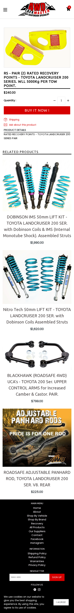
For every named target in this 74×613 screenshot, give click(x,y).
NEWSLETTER (37, 571)
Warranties (37, 561)
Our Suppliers (37, 531)
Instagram (37, 543)
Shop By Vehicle (37, 515)
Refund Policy (37, 557)
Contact (37, 535)
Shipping (13, 119)
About (37, 511)
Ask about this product (22, 125)
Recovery (37, 523)
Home (37, 508)
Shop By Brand (37, 519)
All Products (37, 527)
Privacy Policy (37, 565)
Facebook (37, 539)
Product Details (15, 130)
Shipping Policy (37, 553)
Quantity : (10, 100)
